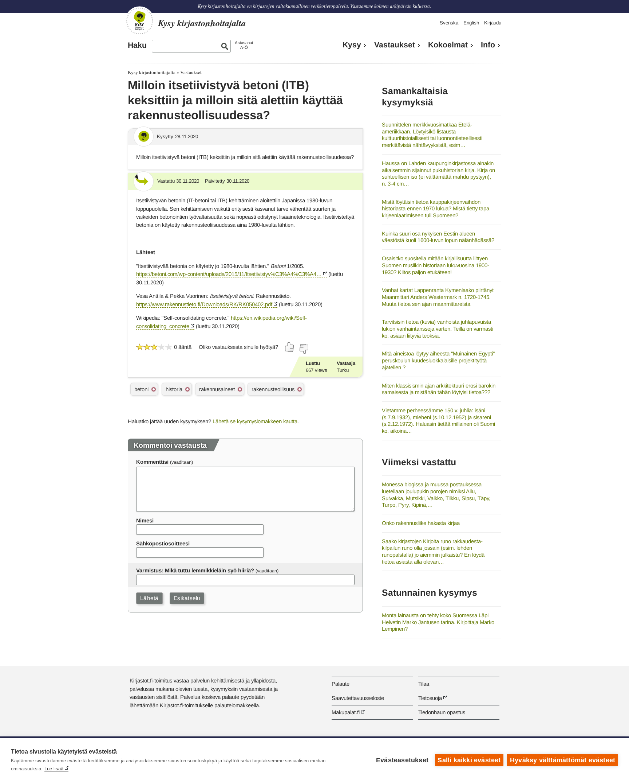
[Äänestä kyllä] (289, 347)
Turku (343, 370)
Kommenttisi (152, 462)
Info (488, 44)
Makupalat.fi (346, 712)
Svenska (449, 23)
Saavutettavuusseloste (358, 698)
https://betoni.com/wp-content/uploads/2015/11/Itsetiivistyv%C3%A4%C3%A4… (229, 274)
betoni (141, 389)
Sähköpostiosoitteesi (163, 543)
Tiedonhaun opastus (441, 712)
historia (174, 389)
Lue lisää (53, 768)
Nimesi (145, 520)
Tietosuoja (430, 698)
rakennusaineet (217, 389)
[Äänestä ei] (303, 349)
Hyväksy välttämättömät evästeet (562, 760)
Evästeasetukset (402, 760)
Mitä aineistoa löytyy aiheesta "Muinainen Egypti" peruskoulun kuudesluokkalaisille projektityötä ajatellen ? (438, 360)
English (471, 23)
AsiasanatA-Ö (244, 45)
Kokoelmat (448, 44)
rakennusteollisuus (273, 389)
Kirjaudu (492, 23)
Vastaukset (394, 44)
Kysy (352, 44)
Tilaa (423, 684)
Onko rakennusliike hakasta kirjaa (421, 523)
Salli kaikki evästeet (469, 760)
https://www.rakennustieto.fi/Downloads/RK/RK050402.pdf (204, 304)
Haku (137, 45)
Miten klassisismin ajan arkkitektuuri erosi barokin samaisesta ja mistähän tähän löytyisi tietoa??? (438, 389)
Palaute (340, 684)
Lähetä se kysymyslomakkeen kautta (255, 421)
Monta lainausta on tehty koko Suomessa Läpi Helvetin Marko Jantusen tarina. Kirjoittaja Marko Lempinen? (438, 622)
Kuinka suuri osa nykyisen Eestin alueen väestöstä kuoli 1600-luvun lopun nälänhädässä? (438, 237)
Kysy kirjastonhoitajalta (151, 72)
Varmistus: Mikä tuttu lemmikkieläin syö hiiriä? (195, 570)
